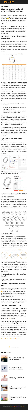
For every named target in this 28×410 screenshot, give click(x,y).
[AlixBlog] (9, 2)
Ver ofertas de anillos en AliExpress (10, 338)
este (8, 18)
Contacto (18, 406)
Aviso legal (12, 406)
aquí (2, 291)
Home (2, 6)
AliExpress (6, 6)
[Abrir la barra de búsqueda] (26, 2)
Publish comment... (15, 347)
